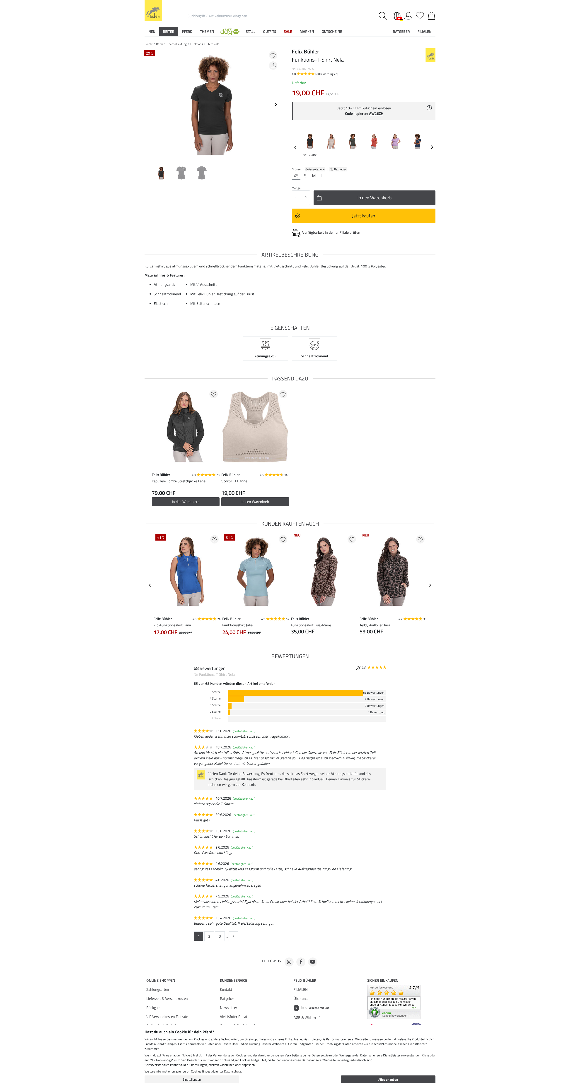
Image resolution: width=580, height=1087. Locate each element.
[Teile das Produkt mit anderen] (273, 65)
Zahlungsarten (157, 989)
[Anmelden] (408, 15)
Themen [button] (207, 31)
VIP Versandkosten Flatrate (167, 1016)
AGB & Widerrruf (307, 1017)
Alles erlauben (388, 1079)
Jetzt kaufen (363, 215)
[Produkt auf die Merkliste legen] (273, 55)
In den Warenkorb (185, 501)
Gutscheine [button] (332, 31)
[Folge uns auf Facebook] (300, 962)
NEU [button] (151, 31)
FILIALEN (301, 989)
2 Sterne (215, 711)
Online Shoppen (160, 980)
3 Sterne (215, 705)
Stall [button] (250, 31)
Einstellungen (192, 1079)
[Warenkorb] (431, 15)
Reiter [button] (168, 31)
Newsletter (228, 1007)
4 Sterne (215, 698)
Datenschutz (232, 1071)
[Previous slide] (148, 104)
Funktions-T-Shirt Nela (204, 44)
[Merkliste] (420, 15)
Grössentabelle (315, 169)
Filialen (425, 31)
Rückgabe (153, 1007)
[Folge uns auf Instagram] (289, 962)
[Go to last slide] (150, 585)
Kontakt (226, 989)
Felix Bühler (305, 980)
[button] (230, 31)
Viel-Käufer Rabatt (234, 1016)
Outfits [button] (269, 31)
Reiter (148, 44)
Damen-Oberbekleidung (171, 44)
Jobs (312, 1007)
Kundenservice (233, 980)
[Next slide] (275, 104)
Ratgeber (340, 169)
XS (296, 175)
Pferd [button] (187, 31)
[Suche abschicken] (384, 16)
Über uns (300, 998)
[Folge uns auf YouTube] (312, 962)
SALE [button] (288, 31)
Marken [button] (307, 31)
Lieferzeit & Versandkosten (167, 998)
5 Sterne (215, 692)
